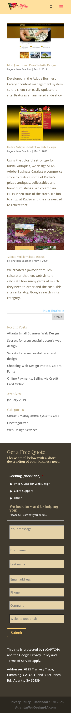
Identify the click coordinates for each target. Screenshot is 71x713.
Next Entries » (53, 311)
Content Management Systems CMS (33, 416)
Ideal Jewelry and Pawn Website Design (31, 65)
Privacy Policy (40, 655)
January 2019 (16, 400)
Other (18, 498)
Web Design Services (22, 430)
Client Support (23, 491)
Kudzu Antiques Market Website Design (31, 147)
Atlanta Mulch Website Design (26, 256)
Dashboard (42, 702)
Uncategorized (17, 423)
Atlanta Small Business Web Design (33, 333)
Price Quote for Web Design (32, 484)
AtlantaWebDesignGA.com (35, 707)
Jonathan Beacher (21, 69)
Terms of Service (19, 661)
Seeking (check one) (26, 476)
